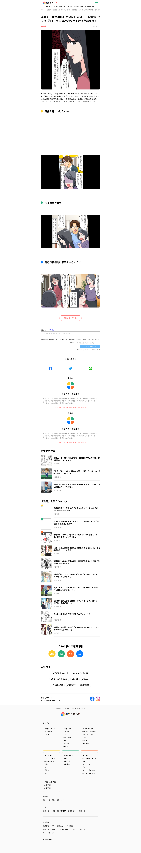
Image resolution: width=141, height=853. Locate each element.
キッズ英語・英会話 (89, 758)
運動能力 (66, 764)
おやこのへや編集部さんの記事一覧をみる (69, 407)
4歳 (49, 800)
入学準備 (47, 785)
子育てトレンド (87, 735)
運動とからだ (76, 6)
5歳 (53, 800)
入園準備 (47, 788)
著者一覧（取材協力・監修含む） (64, 811)
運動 (65, 758)
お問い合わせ (47, 839)
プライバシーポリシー (78, 829)
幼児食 (46, 770)
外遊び (65, 746)
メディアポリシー (49, 833)
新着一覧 (82, 811)
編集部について (48, 826)
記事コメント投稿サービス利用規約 (55, 829)
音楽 (83, 761)
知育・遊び (56, 6)
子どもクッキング (61, 673)
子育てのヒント (49, 6)
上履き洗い (86, 743)
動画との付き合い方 (60, 679)
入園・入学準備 (87, 6)
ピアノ (84, 767)
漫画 (93, 6)
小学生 (63, 800)
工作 (65, 735)
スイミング (86, 764)
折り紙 (65, 740)
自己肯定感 (48, 732)
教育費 (84, 740)
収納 (83, 737)
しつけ (75, 679)
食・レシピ (70, 6)
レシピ (46, 767)
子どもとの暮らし (62, 6)
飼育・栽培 (67, 737)
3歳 (44, 800)
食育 (45, 773)
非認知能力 (85, 685)
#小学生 (43, 26)
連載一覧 (46, 811)
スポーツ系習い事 (88, 770)
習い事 (81, 6)
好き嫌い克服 (58, 685)
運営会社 (60, 826)
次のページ (69, 318)
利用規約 (70, 826)
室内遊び (86, 679)
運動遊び (71, 685)
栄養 (45, 764)
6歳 (58, 800)
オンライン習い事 (81, 673)
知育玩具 (66, 732)
